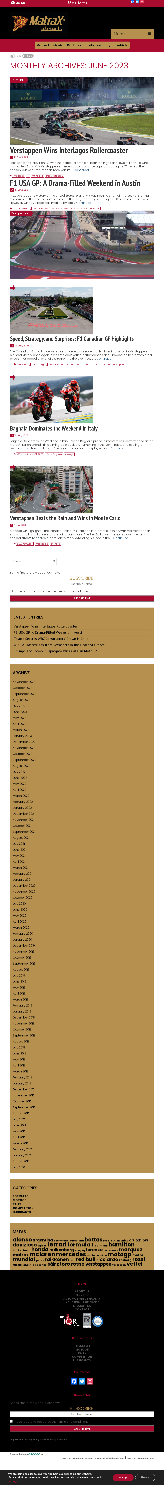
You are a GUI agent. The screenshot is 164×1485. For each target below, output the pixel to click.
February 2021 (22, 874)
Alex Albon (22, 364)
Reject (145, 1477)
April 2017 (19, 1137)
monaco (55, 543)
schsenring (29, 1264)
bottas (93, 1239)
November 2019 (24, 952)
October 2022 (22, 754)
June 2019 (19, 982)
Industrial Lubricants (82, 1302)
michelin (93, 1255)
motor (137, 1255)
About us (82, 1291)
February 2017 (22, 1149)
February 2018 (22, 1077)
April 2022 (19, 790)
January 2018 (22, 1083)
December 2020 (24, 886)
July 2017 (19, 1119)
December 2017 (23, 1089)
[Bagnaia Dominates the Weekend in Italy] (51, 400)
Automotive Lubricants (82, 1299)
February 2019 (22, 1006)
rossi (138, 1259)
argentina (43, 1240)
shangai (42, 1264)
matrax (21, 1255)
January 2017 (22, 1155)
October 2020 (22, 898)
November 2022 (24, 748)
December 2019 (24, 946)
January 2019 (22, 1012)
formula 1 (80, 1244)
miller (103, 1255)
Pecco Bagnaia (54, 454)
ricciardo (107, 1259)
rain (72, 1260)
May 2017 (19, 1131)
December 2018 (24, 1018)
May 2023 (19, 718)
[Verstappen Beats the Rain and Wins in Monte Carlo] (51, 489)
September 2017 (24, 1107)
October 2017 (22, 1101)
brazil (106, 1240)
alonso (22, 1239)
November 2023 (24, 682)
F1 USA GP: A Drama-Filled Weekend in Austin (49, 632)
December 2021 (24, 814)
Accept (123, 1477)
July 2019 (19, 976)
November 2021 (23, 820)
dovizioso (25, 1244)
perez (40, 1260)
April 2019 (19, 994)
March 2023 (21, 730)
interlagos (18, 175)
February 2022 (23, 802)
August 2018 (21, 1041)
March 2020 (21, 928)
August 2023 (21, 700)
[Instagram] (142, 2)
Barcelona (76, 1240)
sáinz (53, 1264)
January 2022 (22, 808)
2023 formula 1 (24, 543)
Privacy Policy (32, 1439)
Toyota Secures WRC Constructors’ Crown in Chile (51, 638)
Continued (81, 170)
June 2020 (20, 910)
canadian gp (38, 364)
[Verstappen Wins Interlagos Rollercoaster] (82, 111)
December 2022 (24, 742)
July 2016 (19, 1167)
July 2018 (19, 1047)
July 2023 (19, 706)
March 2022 (21, 796)
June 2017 (19, 1125)
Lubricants (22, 1212)
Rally (17, 1204)
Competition (23, 1208)
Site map (62, 1439)
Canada (86, 364)
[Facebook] (132, 2)
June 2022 (20, 778)
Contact (82, 1309)
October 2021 (22, 826)
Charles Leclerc (79, 208)
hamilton (121, 1244)
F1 (28, 175)
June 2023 (20, 712)
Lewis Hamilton (40, 208)
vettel (134, 1263)
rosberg (125, 1260)
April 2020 (19, 922)
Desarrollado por (19, 1454)
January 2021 (22, 880)
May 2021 (19, 856)
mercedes (71, 1254)
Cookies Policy (48, 1439)
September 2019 (24, 964)
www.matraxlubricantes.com (77, 1458)
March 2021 (20, 868)
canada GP (73, 364)
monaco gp (42, 543)
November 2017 (23, 1095)
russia (17, 1265)
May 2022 (19, 784)
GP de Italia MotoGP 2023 (30, 454)
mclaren (42, 1254)
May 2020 (19, 916)
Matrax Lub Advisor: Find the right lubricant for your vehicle (82, 45)
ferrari (57, 1244)
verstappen (119, 364)
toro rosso (72, 1264)
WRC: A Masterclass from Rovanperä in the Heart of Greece (59, 645)
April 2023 (19, 724)
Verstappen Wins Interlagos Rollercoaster (45, 626)
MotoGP (19, 1200)
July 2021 (19, 844)
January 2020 (22, 940)
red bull (86, 1259)
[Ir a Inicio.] (11, 56)
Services (82, 1295)
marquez (130, 1249)
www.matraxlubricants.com (109, 1458)
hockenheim (21, 1250)
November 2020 (24, 892)
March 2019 (21, 1000)
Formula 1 (20, 1196)
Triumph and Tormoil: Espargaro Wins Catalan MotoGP (55, 651)
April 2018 (19, 1065)
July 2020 (19, 904)
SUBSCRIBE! (82, 578)
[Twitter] (137, 2)
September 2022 (24, 760)
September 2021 (24, 832)
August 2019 (21, 970)
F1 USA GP (94, 208)
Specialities (82, 1306)
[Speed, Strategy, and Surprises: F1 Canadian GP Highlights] (51, 310)
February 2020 (23, 934)
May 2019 (19, 988)
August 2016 (21, 1161)
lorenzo (94, 1250)
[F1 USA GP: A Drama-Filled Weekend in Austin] (82, 244)
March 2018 (21, 1071)
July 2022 (19, 772)
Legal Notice (16, 1439)
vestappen (119, 1264)
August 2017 (21, 1113)
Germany (101, 1245)
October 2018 (22, 1029)
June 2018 (19, 1053)
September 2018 (24, 1035)
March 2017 (20, 1143)
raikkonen (57, 1259)
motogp (69, 454)
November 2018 (24, 1023)
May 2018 (19, 1059)
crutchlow (138, 1240)
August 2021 (21, 838)
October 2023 (22, 688)
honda (40, 1249)
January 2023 (22, 736)
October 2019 (22, 958)
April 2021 (19, 862)
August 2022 (21, 766)
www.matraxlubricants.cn (140, 1458)
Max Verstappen (54, 175)
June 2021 (19, 850)
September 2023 (24, 694)
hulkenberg (61, 1250)
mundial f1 (37, 175)
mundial (24, 1259)
